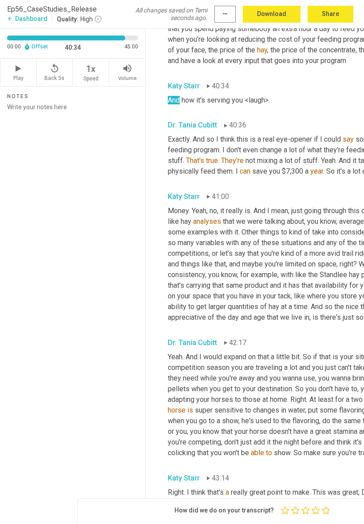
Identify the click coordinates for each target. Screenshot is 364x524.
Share (330, 13)
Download (271, 13)
